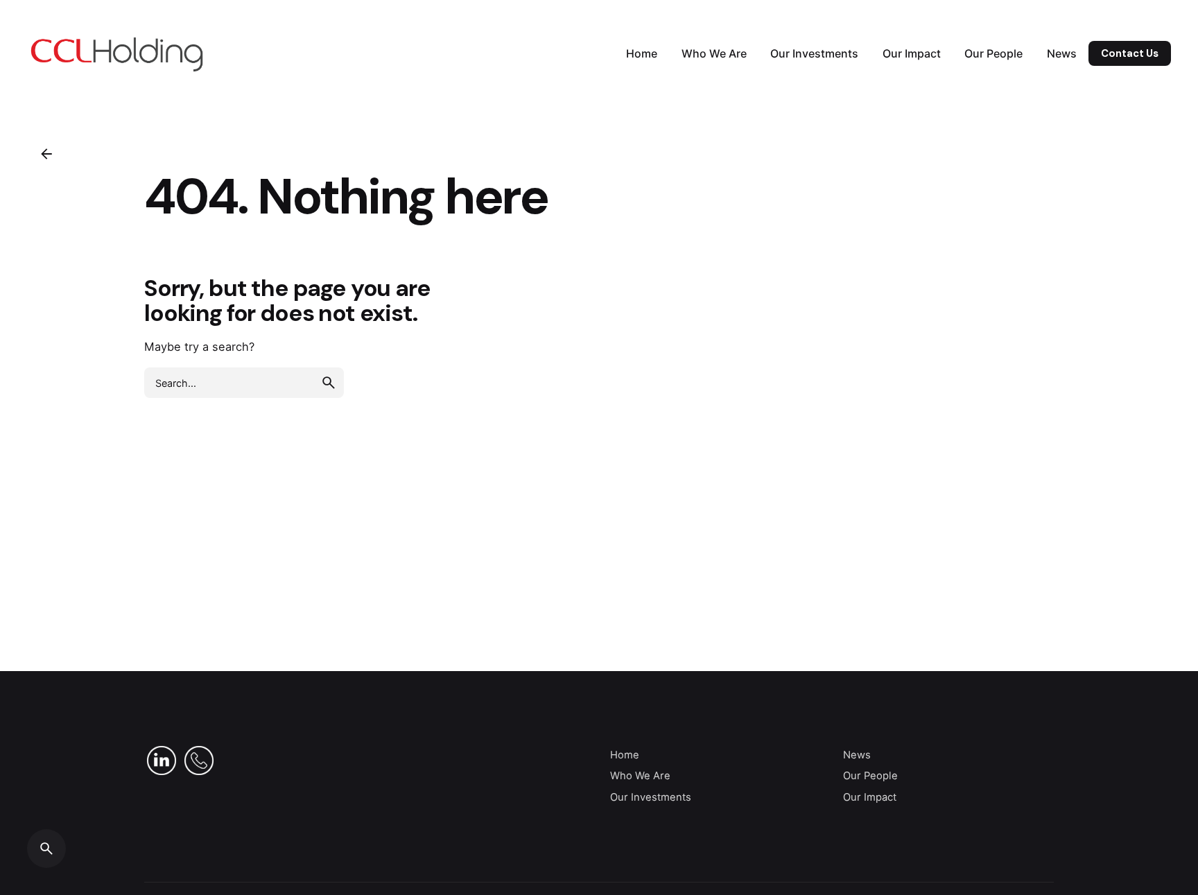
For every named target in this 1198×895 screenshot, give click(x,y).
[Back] (46, 153)
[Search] (46, 848)
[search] (328, 382)
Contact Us (1129, 53)
